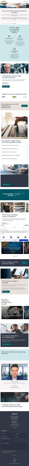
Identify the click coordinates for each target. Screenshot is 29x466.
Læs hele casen (5, 86)
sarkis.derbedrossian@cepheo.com (15, 387)
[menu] (27, 1)
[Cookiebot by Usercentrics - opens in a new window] (25, 225)
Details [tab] (14, 227)
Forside (2, 23)
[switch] (10, 237)
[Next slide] (27, 304)
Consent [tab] (5, 227)
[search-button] (25, 1)
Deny (5, 240)
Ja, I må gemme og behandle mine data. (7, 452)
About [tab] (24, 227)
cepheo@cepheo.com (15, 424)
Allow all (24, 240)
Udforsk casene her (6, 184)
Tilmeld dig (24, 263)
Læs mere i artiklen (6, 344)
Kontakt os (24, 105)
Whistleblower (14, 459)
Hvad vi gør (6, 23)
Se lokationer (15, 427)
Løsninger (10, 23)
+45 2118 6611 (15, 386)
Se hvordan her (5, 291)
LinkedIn (14, 458)
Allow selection (14, 240)
